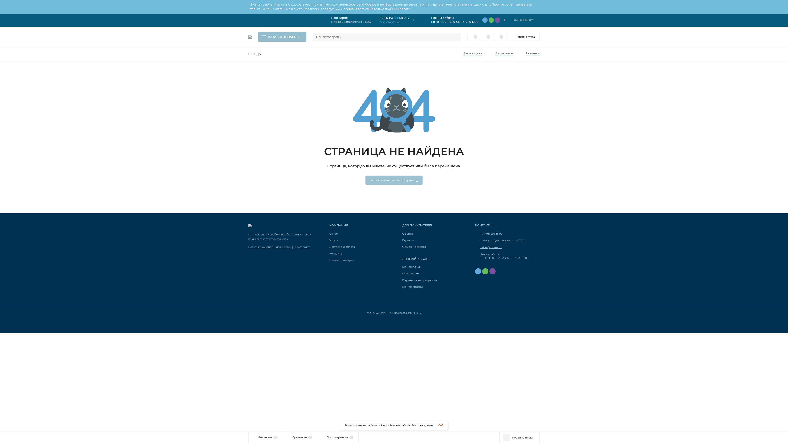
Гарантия (408, 240)
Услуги (334, 240)
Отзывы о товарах (341, 260)
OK (440, 425)
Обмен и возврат (414, 246)
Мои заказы (410, 273)
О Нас (333, 233)
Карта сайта (302, 247)
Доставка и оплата (342, 246)
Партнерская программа (419, 280)
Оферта (407, 233)
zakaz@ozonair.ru (491, 247)
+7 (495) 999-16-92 (394, 18)
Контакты (335, 253)
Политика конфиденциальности (269, 247)
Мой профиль (411, 266)
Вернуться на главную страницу (394, 180)
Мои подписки (412, 286)
